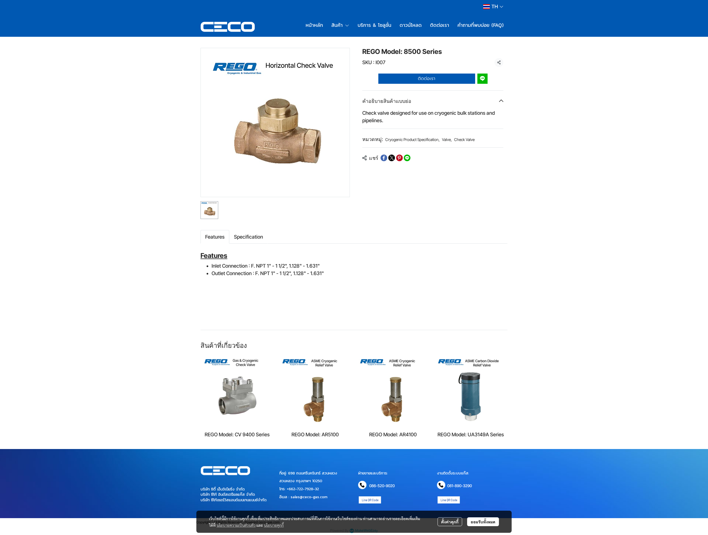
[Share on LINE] (407, 158)
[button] (493, 6)
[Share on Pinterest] (399, 158)
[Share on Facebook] (384, 158)
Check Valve (464, 139)
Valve (447, 139)
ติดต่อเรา (426, 78)
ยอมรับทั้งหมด (483, 521)
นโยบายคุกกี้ (274, 525)
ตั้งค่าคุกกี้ (450, 521)
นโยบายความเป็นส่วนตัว (236, 525)
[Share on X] (391, 158)
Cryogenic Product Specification (412, 139)
